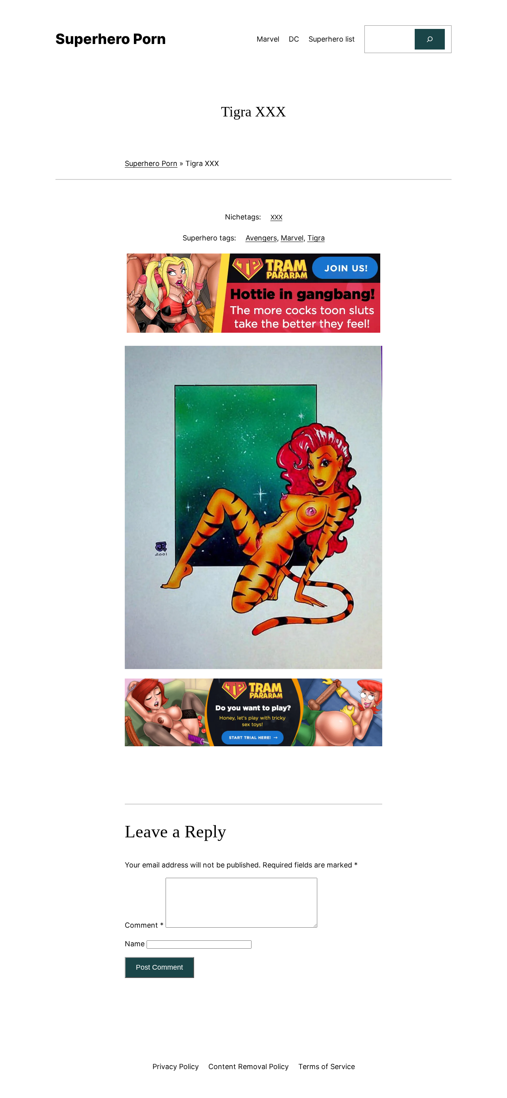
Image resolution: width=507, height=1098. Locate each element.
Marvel (292, 238)
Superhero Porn (151, 163)
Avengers (261, 238)
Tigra (316, 238)
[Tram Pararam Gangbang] (253, 330)
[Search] (430, 39)
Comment (144, 925)
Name (135, 944)
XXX (276, 217)
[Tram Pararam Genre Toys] (253, 744)
